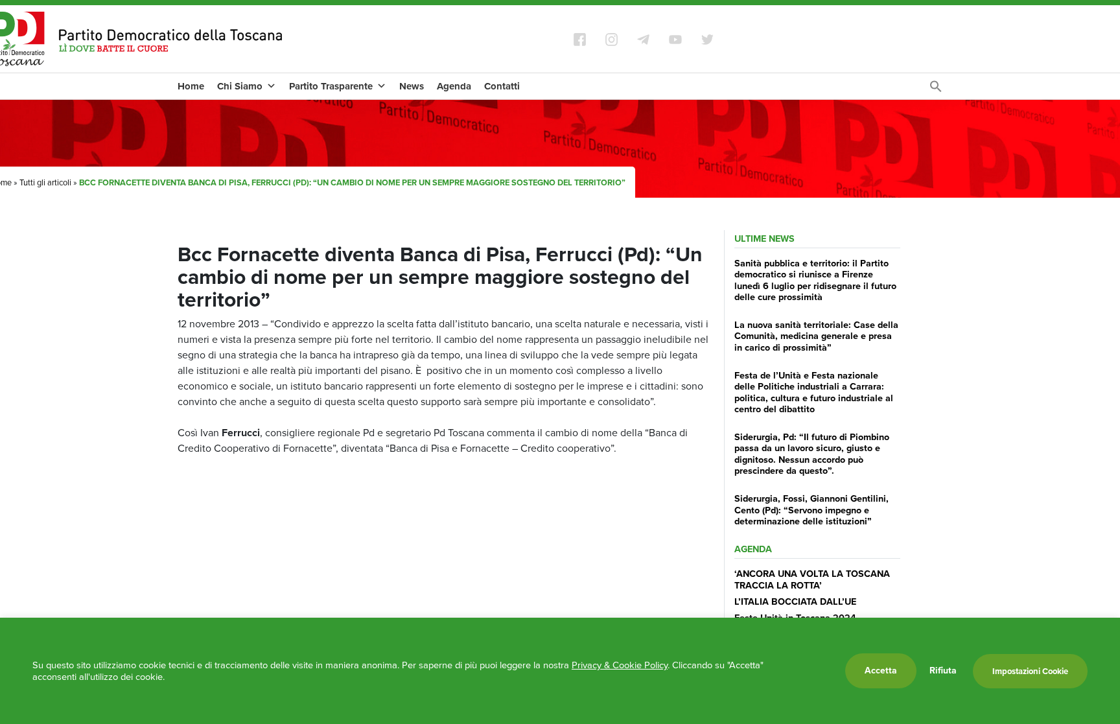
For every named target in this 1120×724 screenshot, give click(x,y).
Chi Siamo (239, 86)
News (411, 86)
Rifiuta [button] (943, 671)
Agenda (454, 86)
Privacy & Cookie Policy (620, 665)
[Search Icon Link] (935, 90)
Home (191, 86)
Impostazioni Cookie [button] (1030, 671)
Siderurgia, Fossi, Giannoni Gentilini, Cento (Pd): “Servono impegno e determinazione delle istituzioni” (811, 509)
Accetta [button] (881, 670)
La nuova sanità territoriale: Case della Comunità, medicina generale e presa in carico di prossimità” (816, 336)
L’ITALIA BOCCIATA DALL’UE (795, 601)
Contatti (502, 86)
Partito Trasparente (331, 86)
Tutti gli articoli (45, 182)
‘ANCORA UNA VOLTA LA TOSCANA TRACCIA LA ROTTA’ (812, 579)
